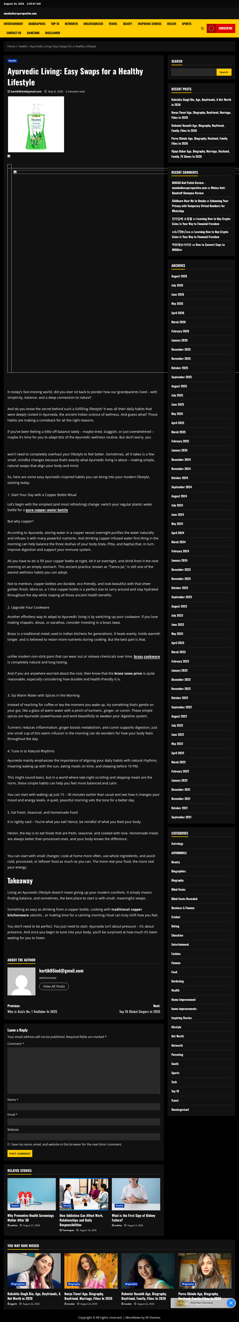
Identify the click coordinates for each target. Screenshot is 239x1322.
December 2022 (181, 679)
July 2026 (177, 285)
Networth (71, 23)
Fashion (176, 953)
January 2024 (179, 560)
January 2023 (179, 670)
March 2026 (178, 322)
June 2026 (177, 294)
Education (177, 935)
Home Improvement (183, 999)
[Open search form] (202, 28)
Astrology (177, 843)
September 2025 (181, 377)
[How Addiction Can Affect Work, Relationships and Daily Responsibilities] (84, 1194)
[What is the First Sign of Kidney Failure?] (136, 1194)
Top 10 (55, 23)
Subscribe (225, 28)
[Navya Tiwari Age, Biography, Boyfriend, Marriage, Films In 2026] (91, 1271)
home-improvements (184, 1008)
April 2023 (177, 642)
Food (174, 972)
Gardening (177, 981)
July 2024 (177, 505)
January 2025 (179, 450)
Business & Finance (183, 907)
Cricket (175, 917)
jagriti (13, 1303)
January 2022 (179, 780)
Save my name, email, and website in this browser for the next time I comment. (66, 1144)
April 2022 (177, 752)
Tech (174, 1082)
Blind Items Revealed (184, 898)
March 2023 (178, 652)
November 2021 (180, 798)
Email (12, 1114)
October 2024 (179, 478)
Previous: (32, 1008)
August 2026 (179, 276)
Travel (113, 23)
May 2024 (177, 523)
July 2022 (177, 725)
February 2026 (180, 331)
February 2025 (180, 441)
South (175, 1063)
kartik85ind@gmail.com (26, 91)
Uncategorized (93, 23)
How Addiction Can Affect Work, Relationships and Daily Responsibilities (81, 1220)
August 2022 (179, 716)
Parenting (177, 1054)
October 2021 (179, 807)
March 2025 (178, 432)
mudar (71, 1303)
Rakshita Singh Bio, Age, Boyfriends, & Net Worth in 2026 (33, 1296)
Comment (15, 1044)
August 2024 (179, 496)
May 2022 (177, 743)
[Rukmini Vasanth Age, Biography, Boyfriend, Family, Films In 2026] (148, 1271)
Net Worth (177, 1036)
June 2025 (177, 404)
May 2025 (177, 413)
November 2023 (181, 578)
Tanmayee (68, 1230)
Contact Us (14, 33)
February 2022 (180, 771)
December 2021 (180, 789)
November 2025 (181, 358)
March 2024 (178, 542)
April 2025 (177, 422)
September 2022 (181, 707)
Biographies (37, 23)
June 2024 (177, 514)
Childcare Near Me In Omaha (189, 200)
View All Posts (54, 986)
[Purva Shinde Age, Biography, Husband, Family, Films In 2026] (205, 1271)
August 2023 (179, 606)
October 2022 (179, 697)
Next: (139, 1008)
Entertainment (13, 23)
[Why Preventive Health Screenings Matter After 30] (31, 1194)
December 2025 (181, 349)
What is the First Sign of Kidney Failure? (133, 1217)
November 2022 (181, 688)
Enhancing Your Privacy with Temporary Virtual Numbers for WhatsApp (200, 205)
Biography (177, 880)
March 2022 (178, 762)
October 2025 (179, 367)
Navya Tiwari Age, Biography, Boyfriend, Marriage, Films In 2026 (88, 1296)
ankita (13, 1225)
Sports (186, 23)
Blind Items (178, 889)
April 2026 (177, 312)
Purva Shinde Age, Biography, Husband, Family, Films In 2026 (199, 1296)
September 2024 (181, 487)
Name (12, 1100)
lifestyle (176, 1027)
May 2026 (177, 303)
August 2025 (179, 386)
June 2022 (177, 734)
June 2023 (177, 624)
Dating (175, 926)
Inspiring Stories (150, 23)
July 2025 (177, 395)
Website (13, 1130)
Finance (176, 963)
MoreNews (133, 1317)
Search (176, 61)
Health (171, 23)
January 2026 (179, 340)
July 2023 (177, 615)
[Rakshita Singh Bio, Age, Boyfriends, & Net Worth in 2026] (34, 1271)
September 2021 (181, 817)
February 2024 (180, 551)
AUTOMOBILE (179, 852)
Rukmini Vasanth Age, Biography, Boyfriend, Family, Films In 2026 (144, 1296)
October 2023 (179, 588)
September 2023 (181, 597)
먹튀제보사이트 (182, 244)
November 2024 (181, 468)
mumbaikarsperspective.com (20, 13)
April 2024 (177, 533)
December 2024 (181, 459)
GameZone (33, 33)
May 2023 (177, 633)
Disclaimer (52, 33)
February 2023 (180, 661)
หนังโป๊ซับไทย (181, 231)
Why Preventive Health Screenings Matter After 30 (30, 1217)
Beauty (127, 23)
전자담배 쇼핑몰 (182, 218)
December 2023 (181, 569)
